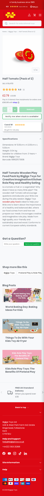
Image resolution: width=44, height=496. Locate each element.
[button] (22, 7)
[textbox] (13, 244)
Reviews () (13, 89)
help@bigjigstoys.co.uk (13, 441)
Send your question (32, 244)
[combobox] (22, 23)
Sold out (30, 109)
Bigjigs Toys (9, 272)
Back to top (20, 407)
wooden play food (11, 201)
